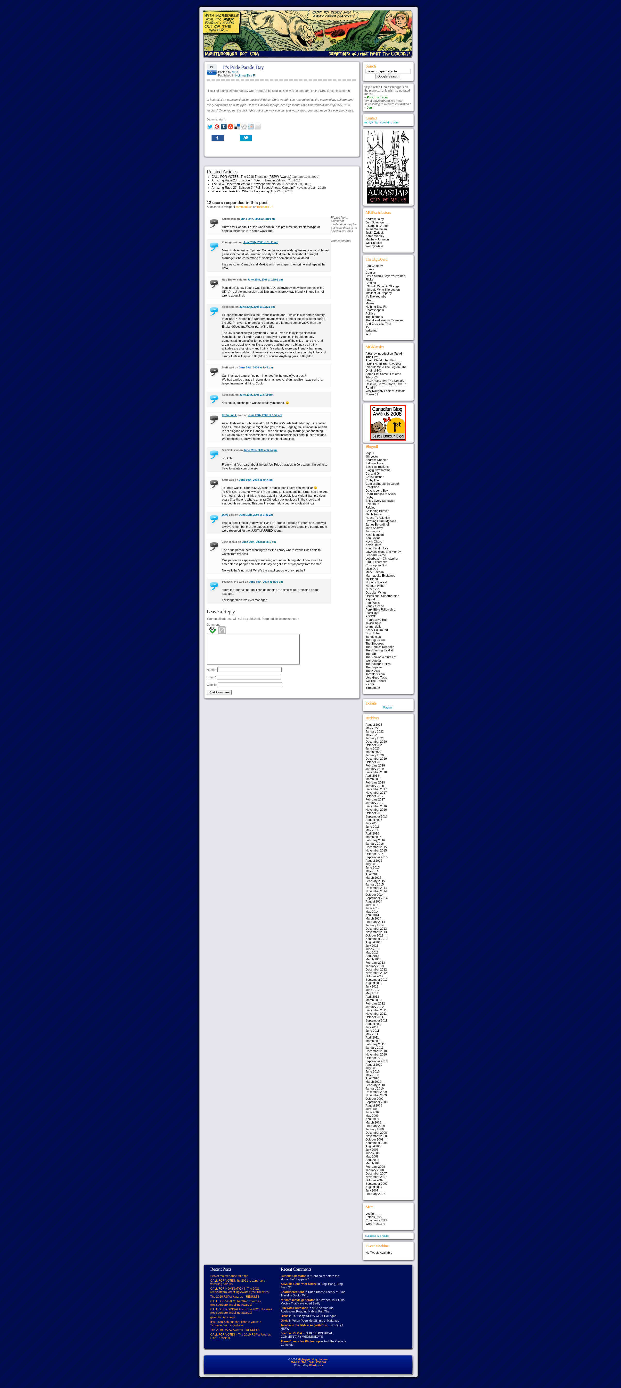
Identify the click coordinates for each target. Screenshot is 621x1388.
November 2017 (376, 792)
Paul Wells (373, 603)
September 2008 (377, 1143)
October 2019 (375, 762)
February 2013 (375, 962)
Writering (371, 330)
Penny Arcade (375, 606)
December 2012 (376, 969)
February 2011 (375, 1044)
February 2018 (375, 782)
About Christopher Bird (381, 360)
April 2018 (372, 775)
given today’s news (223, 1317)
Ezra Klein (372, 504)
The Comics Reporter (380, 647)
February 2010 (375, 1085)
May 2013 (372, 952)
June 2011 (372, 1030)
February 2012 (375, 1003)
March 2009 (373, 1122)
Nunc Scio (372, 589)
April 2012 (372, 996)
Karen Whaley (375, 236)
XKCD (370, 684)
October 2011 (374, 1017)
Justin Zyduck (375, 232)
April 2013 (372, 956)
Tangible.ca (373, 637)
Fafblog (371, 507)
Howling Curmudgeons (381, 521)
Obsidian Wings (376, 592)
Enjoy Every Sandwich (380, 500)
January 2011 (375, 1047)
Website (212, 685)
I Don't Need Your (383, 364)
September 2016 (377, 816)
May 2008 (372, 1156)
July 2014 (372, 905)
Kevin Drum (373, 545)
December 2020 (376, 741)
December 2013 (376, 928)
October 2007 (375, 1180)
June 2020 (373, 748)
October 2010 (375, 1058)
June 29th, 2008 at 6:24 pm (261, 450)
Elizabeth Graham (377, 226)
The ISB (371, 654)
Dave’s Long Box (377, 490)
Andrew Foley (375, 219)
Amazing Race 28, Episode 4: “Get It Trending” (245, 180)
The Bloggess (375, 643)
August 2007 (374, 1187)
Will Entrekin (374, 243)
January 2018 (375, 786)
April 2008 (372, 1160)
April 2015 (372, 874)
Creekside (372, 487)
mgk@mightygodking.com (381, 122)
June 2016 (373, 826)
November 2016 (376, 809)
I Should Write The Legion (383, 289)
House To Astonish (378, 517)
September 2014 (377, 898)
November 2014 (376, 891)
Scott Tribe (373, 633)
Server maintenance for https (229, 1276)
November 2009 (376, 1095)
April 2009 (372, 1119)
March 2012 (373, 1000)
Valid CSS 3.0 (317, 1362)
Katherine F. (229, 415)
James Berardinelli (378, 524)
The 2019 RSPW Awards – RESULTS (234, 1330)
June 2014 (373, 908)
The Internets (374, 317)
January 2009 (375, 1129)
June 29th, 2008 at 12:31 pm (257, 306)
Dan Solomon (375, 222)
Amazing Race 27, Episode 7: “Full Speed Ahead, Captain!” (253, 187)
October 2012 (375, 976)
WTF (369, 334)
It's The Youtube (376, 296)
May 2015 (372, 871)
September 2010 (377, 1061)
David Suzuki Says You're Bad (385, 276)
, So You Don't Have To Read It (386, 384)
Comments (376, 1220)
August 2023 (374, 724)
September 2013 (377, 939)
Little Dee (372, 569)
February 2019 (375, 765)
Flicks (369, 279)
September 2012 (377, 979)
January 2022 (375, 731)
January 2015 (375, 884)
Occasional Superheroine (382, 596)
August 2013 (374, 942)
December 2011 (376, 1010)
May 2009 (372, 1115)
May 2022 (372, 728)
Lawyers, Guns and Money (383, 551)
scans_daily (373, 626)
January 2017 (375, 803)
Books (370, 269)
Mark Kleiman (375, 572)
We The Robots (376, 681)
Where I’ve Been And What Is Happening (240, 191)
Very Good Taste (376, 677)
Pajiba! (370, 599)
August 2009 (374, 1105)
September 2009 (377, 1102)
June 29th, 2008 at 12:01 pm (265, 279)
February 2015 (375, 881)
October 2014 (375, 894)
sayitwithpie (373, 623)
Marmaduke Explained (380, 575)
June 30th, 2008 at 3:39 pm (266, 581)
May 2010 (372, 1075)
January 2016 (375, 843)
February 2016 (375, 840)
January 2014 (375, 925)
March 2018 (373, 779)
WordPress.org (375, 1224)
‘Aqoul (370, 453)
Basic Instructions (377, 466)
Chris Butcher (375, 477)
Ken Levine (373, 538)
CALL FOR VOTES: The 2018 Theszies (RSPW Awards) (251, 177)
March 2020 (373, 752)
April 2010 (372, 1078)
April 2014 (372, 915)
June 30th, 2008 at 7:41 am (256, 514)
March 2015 (373, 877)
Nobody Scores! (376, 582)
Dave (225, 514)
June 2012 (373, 990)
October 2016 (375, 813)
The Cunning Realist (379, 650)
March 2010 (373, 1081)
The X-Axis (373, 671)
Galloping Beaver (377, 511)
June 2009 (373, 1112)
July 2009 (372, 1109)
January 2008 (375, 1170)
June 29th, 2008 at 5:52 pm (265, 415)
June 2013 (373, 949)
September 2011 (376, 1020)
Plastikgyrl (372, 613)
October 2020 (375, 745)
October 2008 (375, 1139)
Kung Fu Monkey (377, 548)
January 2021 (375, 738)
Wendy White (374, 246)
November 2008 (376, 1136)
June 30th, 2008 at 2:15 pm (259, 541)
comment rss (244, 207)
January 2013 (375, 966)
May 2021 (372, 735)
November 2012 (376, 973)
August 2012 (374, 983)
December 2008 (376, 1132)
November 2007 (376, 1177)
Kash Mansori (375, 534)
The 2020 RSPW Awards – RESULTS (234, 1296)
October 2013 (375, 935)
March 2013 (373, 959)
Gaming (371, 283)
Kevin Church (375, 541)
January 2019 (375, 769)
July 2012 (372, 986)
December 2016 (376, 806)
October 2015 (375, 854)
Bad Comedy (374, 266)
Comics (371, 272)
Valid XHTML (299, 1362)
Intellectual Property (379, 293)
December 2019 (376, 758)
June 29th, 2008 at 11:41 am (260, 242)
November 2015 (376, 850)
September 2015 (377, 857)
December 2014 (376, 888)
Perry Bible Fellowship (380, 609)
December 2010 (376, 1051)
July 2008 (372, 1149)
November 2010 (376, 1054)
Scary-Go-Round (377, 630)
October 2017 (375, 796)
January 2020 (375, 755)
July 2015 (372, 864)
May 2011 (372, 1034)
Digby (369, 497)
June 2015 (373, 867)
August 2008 (374, 1146)
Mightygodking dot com (313, 1359)
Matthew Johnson (377, 239)
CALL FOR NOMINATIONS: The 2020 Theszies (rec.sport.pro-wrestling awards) (241, 1311)
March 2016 (373, 837)
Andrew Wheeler (377, 460)
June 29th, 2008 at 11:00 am (258, 218)
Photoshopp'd (375, 310)
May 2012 (372, 993)
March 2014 (373, 918)
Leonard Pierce (376, 555)
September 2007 (377, 1183)
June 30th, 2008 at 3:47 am (256, 479)
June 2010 (373, 1071)
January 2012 (375, 1007)
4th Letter (372, 456)
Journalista (373, 531)
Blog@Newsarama (378, 470)
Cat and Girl (373, 473)
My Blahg (372, 579)
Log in (370, 1213)
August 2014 (374, 901)
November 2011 (376, 1013)
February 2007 (375, 1194)
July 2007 (372, 1190)
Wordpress (316, 1365)
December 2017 (376, 789)
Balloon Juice (375, 463)
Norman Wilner (375, 586)
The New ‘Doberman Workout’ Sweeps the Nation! (247, 184)
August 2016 (374, 820)
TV (367, 327)
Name (212, 670)
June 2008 (373, 1153)
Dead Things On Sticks (381, 494)
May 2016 (372, 830)
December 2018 (376, 772)
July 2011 (372, 1027)
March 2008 (373, 1163)
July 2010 (372, 1068)
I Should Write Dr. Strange (383, 286)
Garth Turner (374, 514)
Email (211, 677)
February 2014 (375, 922)
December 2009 (376, 1092)
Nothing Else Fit (245, 75)
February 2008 (375, 1166)
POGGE (371, 616)
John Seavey (374, 528)
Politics (370, 313)
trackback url (264, 207)
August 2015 (374, 860)
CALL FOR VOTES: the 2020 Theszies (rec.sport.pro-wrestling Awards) (235, 1303)
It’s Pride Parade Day (243, 67)
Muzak (370, 303)
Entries (374, 1217)
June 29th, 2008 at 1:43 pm (256, 367)
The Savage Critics (378, 664)
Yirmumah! (373, 688)
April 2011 (372, 1037)
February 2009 (375, 1126)
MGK (235, 72)
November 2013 (376, 932)
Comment (213, 624)
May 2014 (372, 911)
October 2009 (375, 1098)
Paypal (387, 707)
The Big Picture (376, 640)
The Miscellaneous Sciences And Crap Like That (384, 322)
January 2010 (375, 1088)
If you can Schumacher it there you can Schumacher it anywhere (235, 1323)
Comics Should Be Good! (382, 483)
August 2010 (374, 1064)
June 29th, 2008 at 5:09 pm (256, 394)
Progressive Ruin (377, 620)
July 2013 (372, 945)
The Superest (374, 667)
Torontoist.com (375, 674)
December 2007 (376, 1173)
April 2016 (372, 833)
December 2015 (376, 847)
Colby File (372, 480)
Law (368, 300)
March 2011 (373, 1041)
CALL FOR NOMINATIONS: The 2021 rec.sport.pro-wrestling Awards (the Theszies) (240, 1290)
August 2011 (374, 1024)
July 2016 (372, 823)
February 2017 (375, 799)
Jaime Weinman (376, 229)
